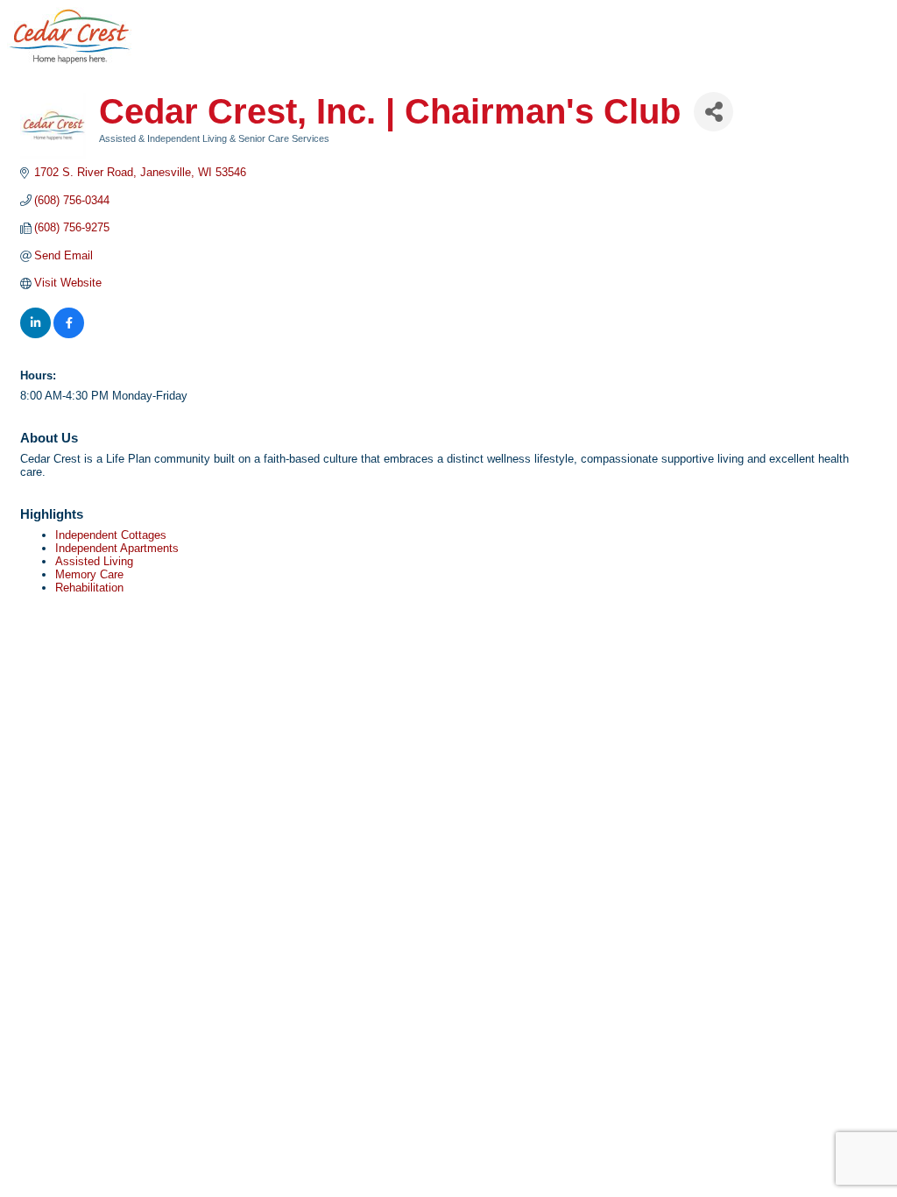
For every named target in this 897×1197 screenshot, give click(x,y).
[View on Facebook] (68, 334)
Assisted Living (94, 561)
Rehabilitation (89, 587)
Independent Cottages (110, 535)
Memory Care (89, 574)
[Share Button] (713, 111)
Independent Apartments (117, 548)
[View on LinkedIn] (35, 334)
